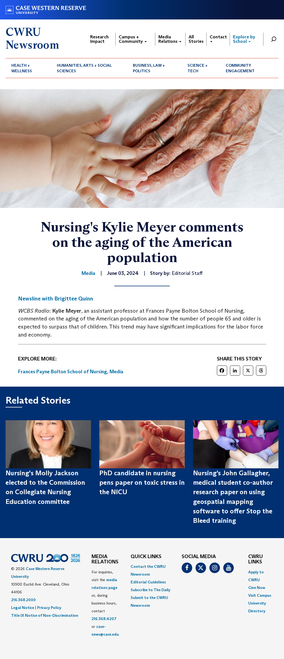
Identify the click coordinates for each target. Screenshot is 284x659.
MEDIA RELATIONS (105, 559)
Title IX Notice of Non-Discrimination (44, 615)
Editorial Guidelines (148, 582)
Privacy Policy (49, 607)
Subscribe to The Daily (150, 589)
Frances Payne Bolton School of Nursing (62, 372)
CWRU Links (255, 559)
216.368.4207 (104, 618)
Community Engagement (240, 68)
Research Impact (99, 39)
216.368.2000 (23, 599)
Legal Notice (22, 607)
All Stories (196, 39)
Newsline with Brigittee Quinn (55, 298)
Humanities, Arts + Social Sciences (84, 68)
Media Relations (168, 39)
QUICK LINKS (146, 556)
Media (116, 372)
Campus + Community (131, 39)
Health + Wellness (21, 68)
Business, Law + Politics (149, 68)
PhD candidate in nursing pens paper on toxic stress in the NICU (142, 482)
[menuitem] (28, 68)
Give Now (256, 587)
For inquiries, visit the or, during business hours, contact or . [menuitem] (106, 603)
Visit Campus (259, 595)
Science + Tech (197, 68)
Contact (218, 36)
